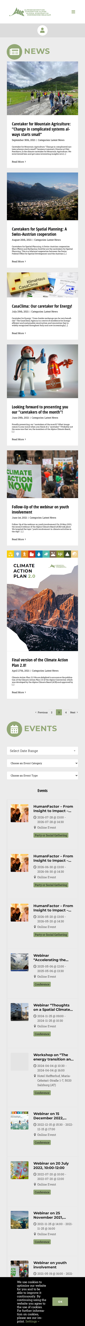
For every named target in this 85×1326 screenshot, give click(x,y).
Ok (60, 1302)
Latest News (57, 140)
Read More (18, 161)
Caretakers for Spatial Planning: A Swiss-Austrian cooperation (39, 231)
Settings (32, 1321)
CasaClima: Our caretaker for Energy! (42, 306)
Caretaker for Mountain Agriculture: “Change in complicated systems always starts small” (41, 129)
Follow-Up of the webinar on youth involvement (40, 509)
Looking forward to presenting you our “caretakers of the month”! (40, 409)
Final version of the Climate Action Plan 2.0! (40, 662)
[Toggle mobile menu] (74, 12)
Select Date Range (24, 750)
